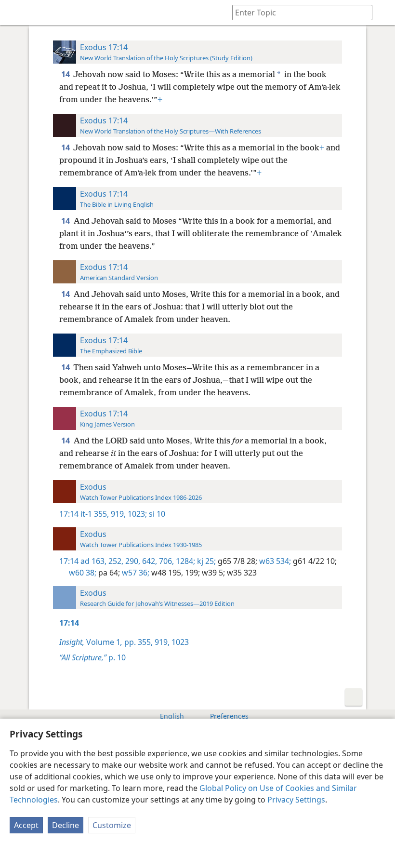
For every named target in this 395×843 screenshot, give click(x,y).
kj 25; (205, 561)
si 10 (156, 513)
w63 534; (274, 561)
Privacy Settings (296, 799)
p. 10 (92, 657)
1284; (184, 561)
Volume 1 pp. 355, (106, 642)
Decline (65, 825)
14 (66, 74)
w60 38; (82, 572)
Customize (111, 825)
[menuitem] (14, 12)
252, (114, 561)
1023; (136, 513)
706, (165, 561)
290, (131, 561)
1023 (179, 642)
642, (148, 561)
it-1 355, (94, 513)
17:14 (69, 513)
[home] (14, 12)
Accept (26, 825)
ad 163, (93, 561)
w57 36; (134, 572)
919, (117, 513)
